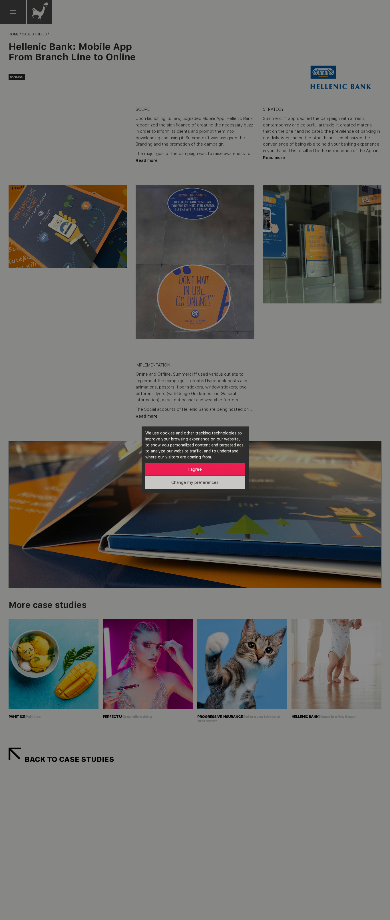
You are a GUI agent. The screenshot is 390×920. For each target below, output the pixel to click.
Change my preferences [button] (195, 482)
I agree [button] (195, 469)
